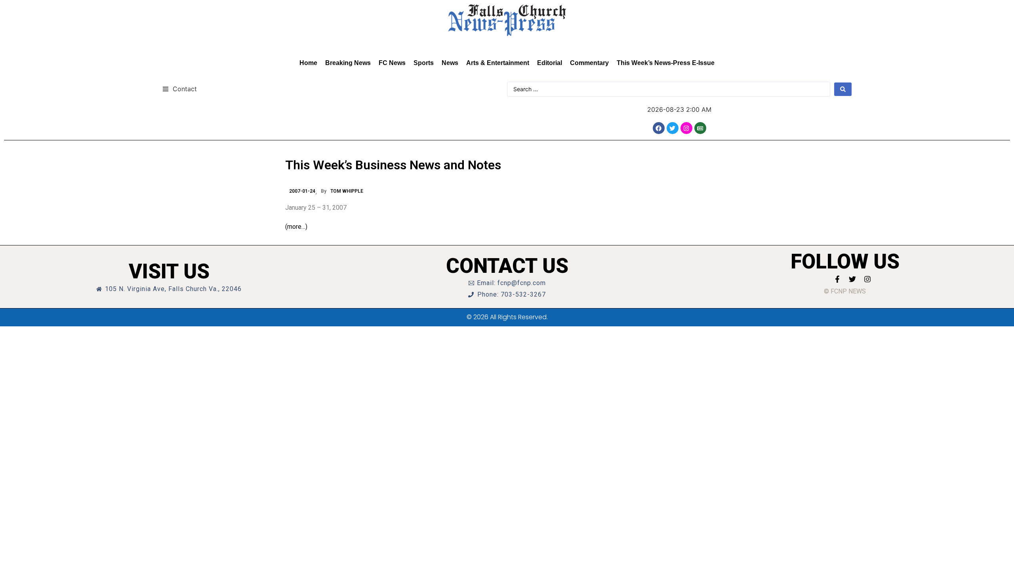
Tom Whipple (346, 191)
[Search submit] (843, 89)
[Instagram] (686, 128)
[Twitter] (673, 128)
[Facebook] (659, 128)
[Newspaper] (700, 128)
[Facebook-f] (837, 279)
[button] (179, 89)
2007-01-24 (302, 191)
